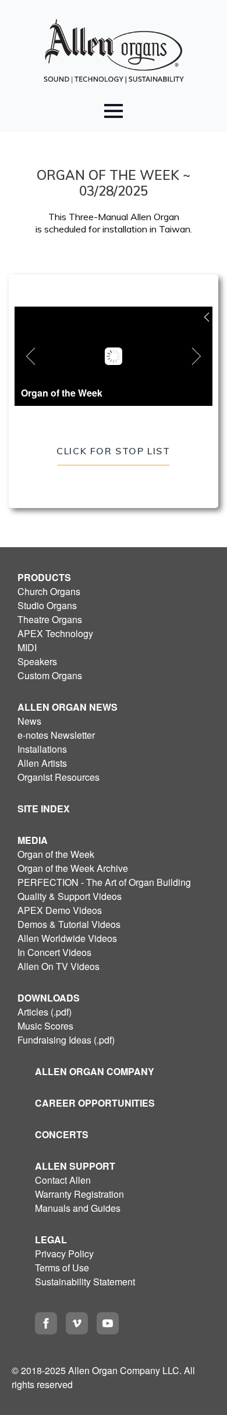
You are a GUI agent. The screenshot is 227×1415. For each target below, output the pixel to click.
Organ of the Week (55, 854)
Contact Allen (63, 1180)
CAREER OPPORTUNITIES (95, 1103)
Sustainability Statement (85, 1281)
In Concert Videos (54, 952)
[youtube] (108, 1323)
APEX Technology (55, 633)
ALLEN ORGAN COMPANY (94, 1071)
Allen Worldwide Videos (67, 938)
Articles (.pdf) (44, 1011)
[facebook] (46, 1323)
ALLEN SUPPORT (75, 1166)
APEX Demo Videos (59, 910)
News (29, 721)
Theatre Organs (49, 619)
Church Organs (48, 591)
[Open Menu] (113, 111)
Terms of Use (62, 1267)
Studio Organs (47, 605)
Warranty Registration (79, 1194)
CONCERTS (61, 1134)
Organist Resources (58, 777)
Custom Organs (49, 675)
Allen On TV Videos (58, 966)
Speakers (37, 661)
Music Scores (45, 1025)
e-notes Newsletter (56, 735)
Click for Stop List (113, 451)
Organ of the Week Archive (72, 868)
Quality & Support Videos (69, 896)
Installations (42, 749)
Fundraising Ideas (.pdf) (66, 1040)
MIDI (27, 647)
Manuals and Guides (77, 1208)
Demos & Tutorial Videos (68, 924)
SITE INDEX (43, 808)
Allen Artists (42, 763)
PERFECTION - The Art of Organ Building (104, 882)
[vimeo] (77, 1323)
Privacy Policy (64, 1253)
